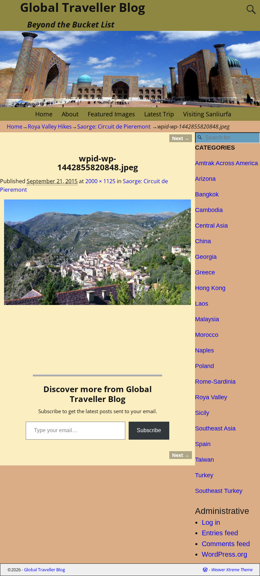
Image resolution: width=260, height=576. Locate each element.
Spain (203, 444)
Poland (204, 366)
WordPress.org (224, 554)
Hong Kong (210, 288)
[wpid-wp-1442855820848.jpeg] (97, 252)
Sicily (202, 412)
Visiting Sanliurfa (207, 114)
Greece (205, 272)
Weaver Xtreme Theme (232, 570)
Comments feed (226, 544)
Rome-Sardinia (215, 381)
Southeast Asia (215, 428)
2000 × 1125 (100, 181)
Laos (201, 303)
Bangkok (207, 194)
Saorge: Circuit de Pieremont (114, 126)
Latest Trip (159, 114)
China (203, 241)
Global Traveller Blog (44, 570)
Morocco (206, 334)
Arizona (205, 178)
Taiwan (204, 459)
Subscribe (149, 430)
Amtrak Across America (226, 163)
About (70, 114)
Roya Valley (211, 397)
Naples (204, 350)
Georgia (206, 256)
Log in (211, 522)
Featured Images (111, 114)
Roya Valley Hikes (50, 126)
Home (43, 114)
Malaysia (207, 319)
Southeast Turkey (218, 490)
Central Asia (211, 225)
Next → (180, 138)
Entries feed (220, 533)
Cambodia (209, 210)
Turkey (204, 475)
